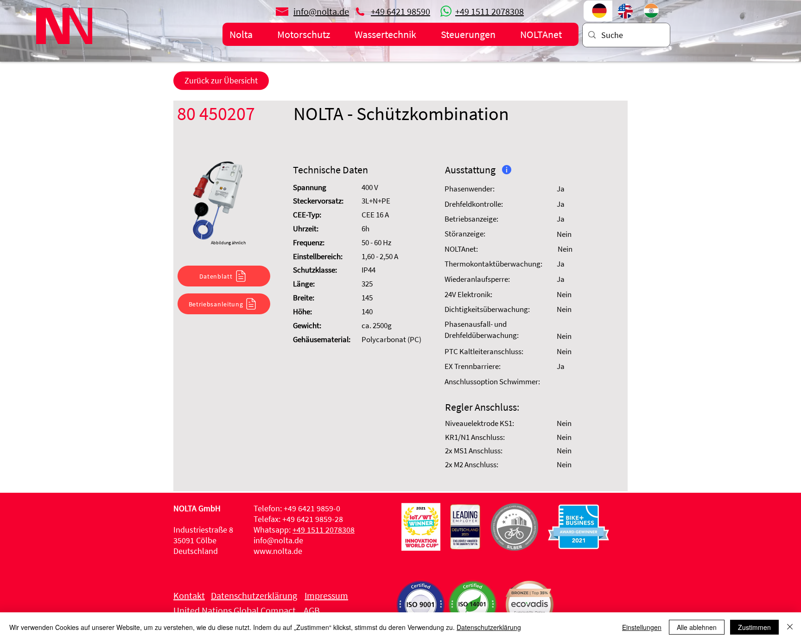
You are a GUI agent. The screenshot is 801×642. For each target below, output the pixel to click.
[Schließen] (789, 627)
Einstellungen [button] (641, 627)
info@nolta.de (278, 540)
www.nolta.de (278, 551)
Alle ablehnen (697, 627)
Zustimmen (754, 627)
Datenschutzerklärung (489, 627)
